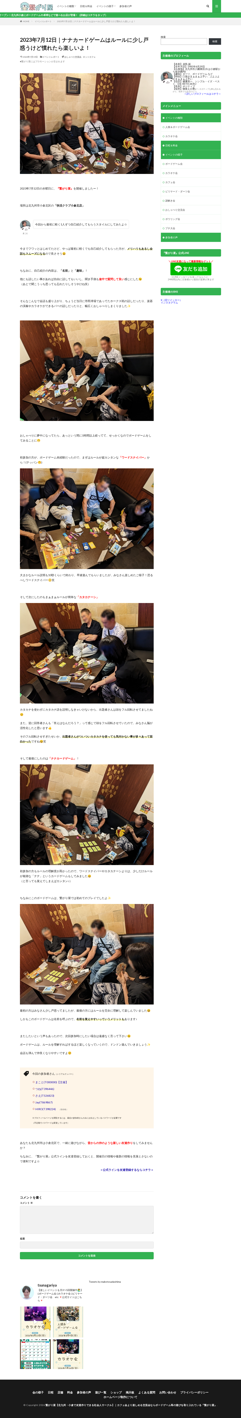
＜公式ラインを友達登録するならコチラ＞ (127, 1169)
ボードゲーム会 (174, 163)
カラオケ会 (171, 136)
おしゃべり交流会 (72, 57)
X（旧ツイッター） (171, 300)
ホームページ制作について (120, 1397)
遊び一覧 (100, 1392)
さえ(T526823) (44, 1095)
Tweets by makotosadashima (105, 1281)
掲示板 (130, 1392)
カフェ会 (170, 182)
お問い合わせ (167, 1392)
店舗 (60, 1392)
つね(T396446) (44, 1088)
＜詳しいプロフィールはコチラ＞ (202, 93)
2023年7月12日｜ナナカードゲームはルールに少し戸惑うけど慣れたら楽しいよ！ (96, 21)
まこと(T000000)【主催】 (51, 1082)
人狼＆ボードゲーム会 (177, 126)
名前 (22, 1238)
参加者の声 (125, 6)
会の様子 (38, 1392)
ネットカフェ (89, 57)
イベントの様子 (105, 6)
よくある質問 (146, 1392)
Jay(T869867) (44, 1102)
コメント (26, 1203)
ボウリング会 (172, 218)
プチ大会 (170, 228)
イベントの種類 (65, 6)
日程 (50, 1392)
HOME (26, 21)
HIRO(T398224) (45, 1108)
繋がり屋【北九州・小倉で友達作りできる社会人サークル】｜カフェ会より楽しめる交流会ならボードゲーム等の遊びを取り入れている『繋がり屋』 (131, 1404)
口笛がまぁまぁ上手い (195, 76)
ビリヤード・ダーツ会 (177, 191)
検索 (163, 36)
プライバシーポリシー (194, 1392)
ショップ (116, 1392)
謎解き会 (170, 200)
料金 (70, 1392)
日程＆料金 (86, 6)
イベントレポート (43, 21)
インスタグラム (169, 302)
